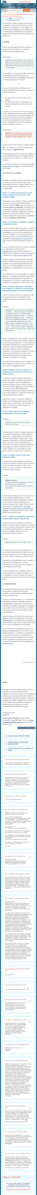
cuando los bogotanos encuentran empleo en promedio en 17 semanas (18, 508)
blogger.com (19, 386)
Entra (21, 1)
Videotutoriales (12, 7)
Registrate (27, 1)
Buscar (26, 10)
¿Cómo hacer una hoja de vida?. (22, 255)
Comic (19, 7)
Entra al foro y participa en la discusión (18, 1189)
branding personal (18, 365)
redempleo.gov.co (8, 251)
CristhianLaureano (13, 969)
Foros (9, 4)
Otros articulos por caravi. (13, 20)
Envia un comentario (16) (26, 728)
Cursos (25, 4)
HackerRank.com (8, 620)
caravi (10, 18)
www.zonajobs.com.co (17, 51)
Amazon (5, 618)
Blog (13, 4)
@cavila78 (6, 714)
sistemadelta (8, 1143)
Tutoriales (19, 4)
